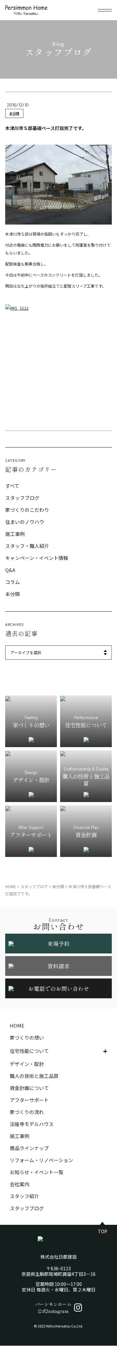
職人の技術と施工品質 (34, 1075)
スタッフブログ (22, 497)
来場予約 (58, 943)
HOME (17, 1025)
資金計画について (29, 1087)
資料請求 (58, 966)
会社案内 (19, 1184)
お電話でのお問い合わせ (58, 988)
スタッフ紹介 (24, 1196)
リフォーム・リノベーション (41, 1160)
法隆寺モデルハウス (32, 1123)
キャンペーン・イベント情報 (36, 557)
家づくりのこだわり (27, 509)
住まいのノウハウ (24, 521)
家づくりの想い (27, 1037)
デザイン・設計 (27, 1063)
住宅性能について (29, 1050)
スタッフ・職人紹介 (27, 545)
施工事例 (15, 533)
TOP (102, 1231)
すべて (12, 485)
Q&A (10, 569)
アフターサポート (29, 1099)
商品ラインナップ (29, 1148)
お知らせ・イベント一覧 (36, 1172)
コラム (12, 581)
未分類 (14, 113)
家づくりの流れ (27, 1111)
